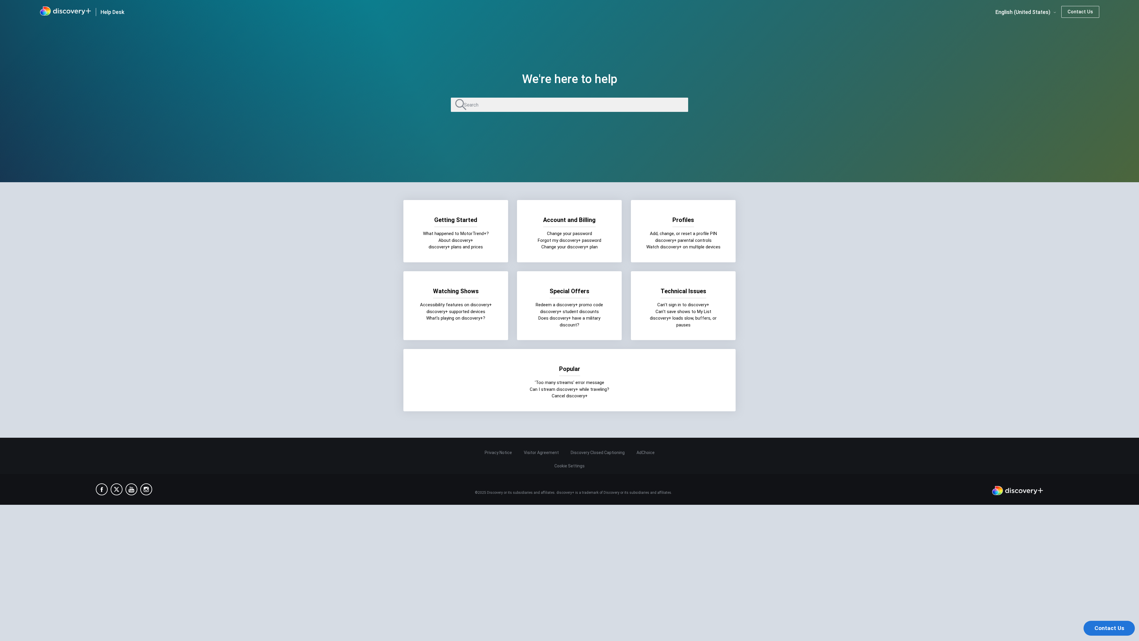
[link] (65, 12)
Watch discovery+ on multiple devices (683, 247)
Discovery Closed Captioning (598, 452)
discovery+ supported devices (456, 311)
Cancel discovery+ (570, 396)
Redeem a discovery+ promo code (569, 304)
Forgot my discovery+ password (569, 240)
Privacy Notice (498, 452)
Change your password (569, 233)
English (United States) (1023, 12)
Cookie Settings (569, 466)
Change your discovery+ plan (569, 247)
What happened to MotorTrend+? (456, 233)
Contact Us (1080, 12)
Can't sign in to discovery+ (683, 304)
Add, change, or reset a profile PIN (683, 233)
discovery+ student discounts (569, 311)
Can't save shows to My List (683, 311)
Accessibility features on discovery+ (456, 304)
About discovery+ (455, 240)
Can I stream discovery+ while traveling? (569, 389)
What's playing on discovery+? (455, 318)
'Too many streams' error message (569, 382)
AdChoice (646, 452)
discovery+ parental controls (683, 240)
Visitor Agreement (541, 452)
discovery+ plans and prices (456, 247)
